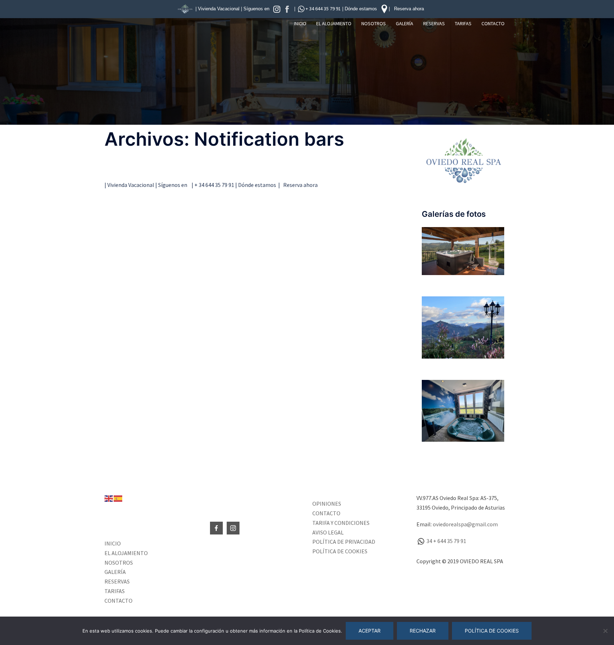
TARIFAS (463, 23)
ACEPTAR (370, 631)
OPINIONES (326, 503)
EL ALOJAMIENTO (333, 23)
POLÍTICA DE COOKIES (339, 551)
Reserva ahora (409, 8)
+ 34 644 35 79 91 (323, 8)
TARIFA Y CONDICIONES (341, 522)
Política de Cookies (492, 631)
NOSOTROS (373, 23)
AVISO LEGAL (328, 532)
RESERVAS (434, 23)
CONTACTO (493, 23)
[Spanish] (118, 497)
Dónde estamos (362, 8)
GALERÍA (404, 23)
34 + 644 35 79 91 (445, 540)
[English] (109, 497)
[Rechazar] (605, 630)
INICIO (300, 23)
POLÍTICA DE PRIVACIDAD (343, 541)
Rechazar (423, 631)
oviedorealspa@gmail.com (465, 524)
